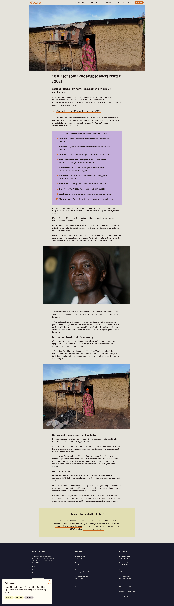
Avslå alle (19, 597)
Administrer (29, 597)
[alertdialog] (87, 303)
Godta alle (9, 597)
